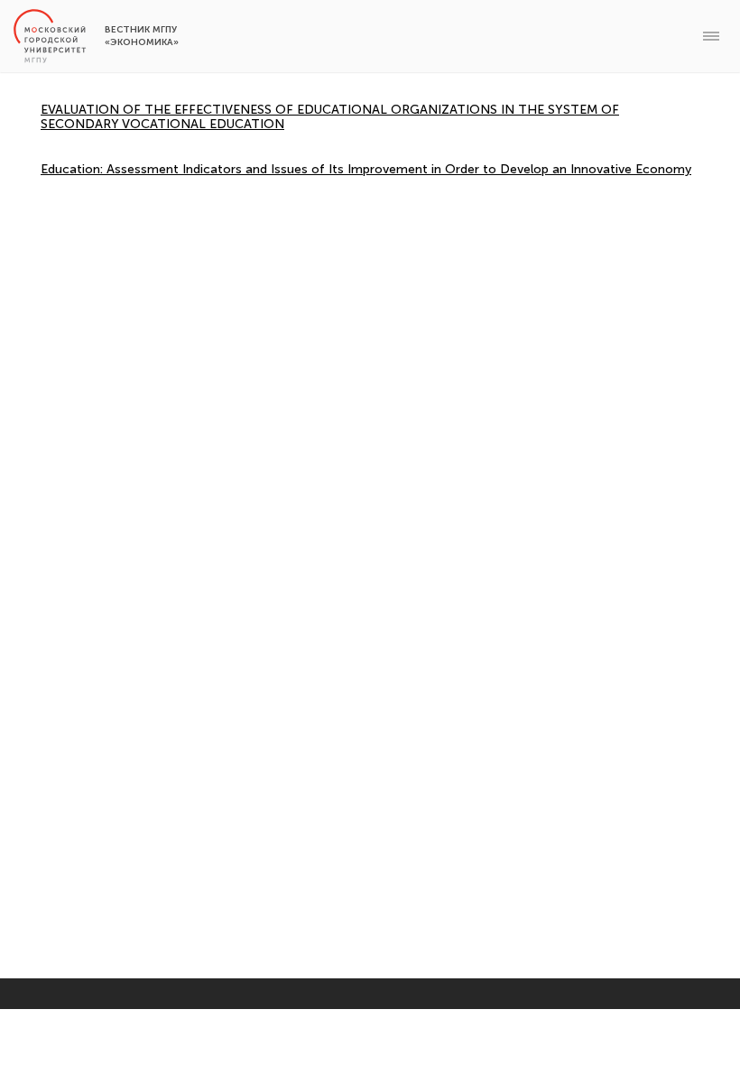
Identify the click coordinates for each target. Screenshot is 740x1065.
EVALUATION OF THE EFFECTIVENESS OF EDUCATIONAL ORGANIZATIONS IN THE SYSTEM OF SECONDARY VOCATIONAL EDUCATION (330, 117)
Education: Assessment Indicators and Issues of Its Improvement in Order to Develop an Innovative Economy (366, 169)
